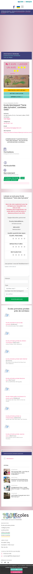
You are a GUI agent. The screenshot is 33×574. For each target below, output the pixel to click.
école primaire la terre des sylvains (14, 323)
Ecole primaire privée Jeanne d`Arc (15, 435)
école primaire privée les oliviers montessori (16, 341)
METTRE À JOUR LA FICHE (16, 93)
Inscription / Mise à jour (7, 545)
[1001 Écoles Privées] (15, 515)
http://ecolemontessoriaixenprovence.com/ (18, 132)
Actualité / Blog (5, 542)
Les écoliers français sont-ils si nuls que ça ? (20, 496)
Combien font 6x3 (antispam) (14, 291)
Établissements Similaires (12, 55)
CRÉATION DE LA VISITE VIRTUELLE (16, 90)
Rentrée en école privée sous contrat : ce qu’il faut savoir (19, 480)
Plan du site (4, 547)
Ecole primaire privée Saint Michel (16, 359)
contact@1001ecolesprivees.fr (11, 556)
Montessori (9, 458)
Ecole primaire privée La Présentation (13, 417)
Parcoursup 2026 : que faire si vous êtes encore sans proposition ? (20, 473)
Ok (16, 569)
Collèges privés (5, 527)
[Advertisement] (16, 32)
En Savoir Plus (16, 572)
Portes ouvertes (5, 535)
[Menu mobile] (22, 7)
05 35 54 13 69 (7, 553)
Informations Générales (11, 54)
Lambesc (12, 12)
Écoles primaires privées (8, 525)
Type (6, 285)
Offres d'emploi (5, 532)
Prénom (7, 278)
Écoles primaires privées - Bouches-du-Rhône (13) (16, 11)
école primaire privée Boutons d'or (15, 379)
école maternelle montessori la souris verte (16, 397)
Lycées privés (5, 530)
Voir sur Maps (8, 57)
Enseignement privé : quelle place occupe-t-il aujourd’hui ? (20, 489)
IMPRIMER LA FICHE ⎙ (16, 96)
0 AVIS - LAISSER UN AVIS (17, 65)
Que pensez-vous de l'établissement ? (17, 264)
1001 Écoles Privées (8, 3)
